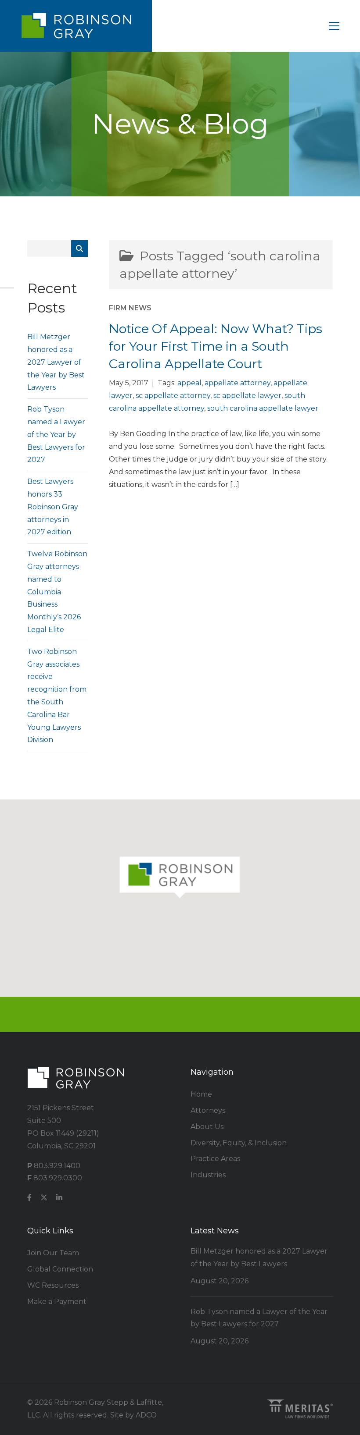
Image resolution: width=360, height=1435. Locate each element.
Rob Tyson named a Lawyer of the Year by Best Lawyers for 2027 (56, 434)
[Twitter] (43, 1198)
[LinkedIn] (59, 1198)
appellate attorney (237, 383)
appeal (189, 383)
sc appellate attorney (173, 395)
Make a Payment (56, 1301)
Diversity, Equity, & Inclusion (239, 1143)
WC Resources (53, 1285)
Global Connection (60, 1269)
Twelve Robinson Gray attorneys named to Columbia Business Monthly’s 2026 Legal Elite (57, 592)
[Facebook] (29, 1198)
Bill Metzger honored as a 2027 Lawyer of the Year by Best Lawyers (56, 362)
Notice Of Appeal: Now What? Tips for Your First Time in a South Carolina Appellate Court (215, 346)
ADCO (146, 1415)
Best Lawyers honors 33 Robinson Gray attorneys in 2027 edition (52, 506)
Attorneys (208, 1110)
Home (201, 1094)
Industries (208, 1175)
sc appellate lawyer (247, 395)
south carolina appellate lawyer (262, 408)
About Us (207, 1126)
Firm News (130, 308)
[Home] (76, 26)
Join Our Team (53, 1253)
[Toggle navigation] (334, 26)
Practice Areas (215, 1158)
